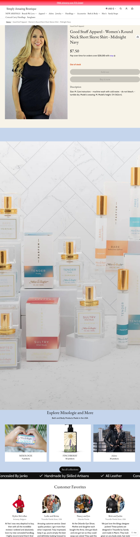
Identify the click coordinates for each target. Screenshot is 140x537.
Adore (51, 13)
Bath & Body (93, 13)
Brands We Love (28, 13)
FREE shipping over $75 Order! (70, 3)
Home (8, 22)
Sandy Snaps (113, 13)
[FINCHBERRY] (70, 443)
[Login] (126, 8)
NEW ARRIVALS (13, 13)
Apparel (42, 13)
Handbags (69, 13)
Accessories (81, 13)
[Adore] (114, 443)
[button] (121, 8)
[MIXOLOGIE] (26, 443)
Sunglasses (31, 17)
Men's (104, 13)
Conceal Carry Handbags (16, 17)
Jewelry (58, 13)
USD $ (111, 8)
